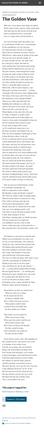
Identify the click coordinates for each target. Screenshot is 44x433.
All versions (31, 418)
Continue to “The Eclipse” (16, 399)
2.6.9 (18, 423)
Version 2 (5, 418)
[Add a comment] (5, 405)
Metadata (5, 420)
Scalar (14, 423)
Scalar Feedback (26, 423)
